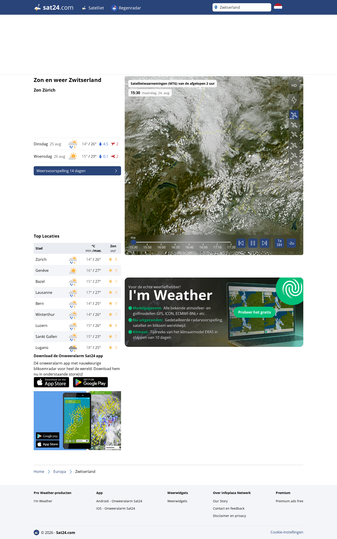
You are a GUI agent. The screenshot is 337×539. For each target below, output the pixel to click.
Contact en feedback (228, 508)
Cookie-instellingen (287, 532)
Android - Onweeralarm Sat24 (119, 501)
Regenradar (129, 8)
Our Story (220, 501)
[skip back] (241, 243)
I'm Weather (43, 501)
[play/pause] (252, 243)
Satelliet (95, 8)
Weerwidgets (177, 501)
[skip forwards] (264, 243)
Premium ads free (289, 501)
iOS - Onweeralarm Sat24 (115, 508)
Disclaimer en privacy (229, 516)
